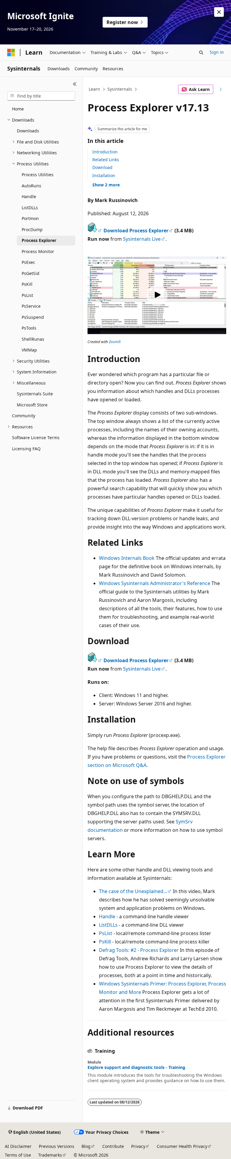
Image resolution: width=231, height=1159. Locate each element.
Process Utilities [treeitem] (38, 174)
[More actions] (221, 89)
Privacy (138, 1146)
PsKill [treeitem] (27, 284)
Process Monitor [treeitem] (38, 251)
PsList (105, 933)
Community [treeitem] (23, 415)
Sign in (217, 52)
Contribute (113, 1146)
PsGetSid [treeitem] (30, 273)
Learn (94, 89)
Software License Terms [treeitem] (36, 437)
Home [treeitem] (18, 109)
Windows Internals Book (127, 558)
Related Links (105, 159)
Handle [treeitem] (29, 196)
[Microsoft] (11, 52)
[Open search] (201, 52)
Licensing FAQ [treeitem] (26, 448)
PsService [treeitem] (31, 306)
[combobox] (41, 96)
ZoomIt (115, 341)
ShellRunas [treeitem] (33, 339)
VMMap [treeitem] (29, 350)
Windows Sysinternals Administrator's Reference (154, 583)
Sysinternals (119, 89)
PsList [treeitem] (27, 295)
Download (102, 167)
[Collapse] (74, 84)
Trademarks (50, 1155)
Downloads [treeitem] (28, 131)
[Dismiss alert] (219, 12)
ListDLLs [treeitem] (30, 207)
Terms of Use (18, 1155)
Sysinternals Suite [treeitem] (35, 394)
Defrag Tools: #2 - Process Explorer (139, 950)
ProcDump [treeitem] (32, 229)
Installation (103, 175)
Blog (86, 1146)
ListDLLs (108, 925)
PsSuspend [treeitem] (33, 317)
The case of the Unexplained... (133, 891)
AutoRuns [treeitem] (31, 186)
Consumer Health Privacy (182, 1146)
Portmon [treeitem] (30, 218)
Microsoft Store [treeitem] (32, 405)
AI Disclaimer (18, 1146)
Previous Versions (56, 1146)
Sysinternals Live (142, 239)
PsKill (105, 941)
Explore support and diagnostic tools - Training (136, 1067)
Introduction (105, 152)
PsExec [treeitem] (28, 262)
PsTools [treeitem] (29, 328)
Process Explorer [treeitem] (39, 240)
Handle (107, 916)
